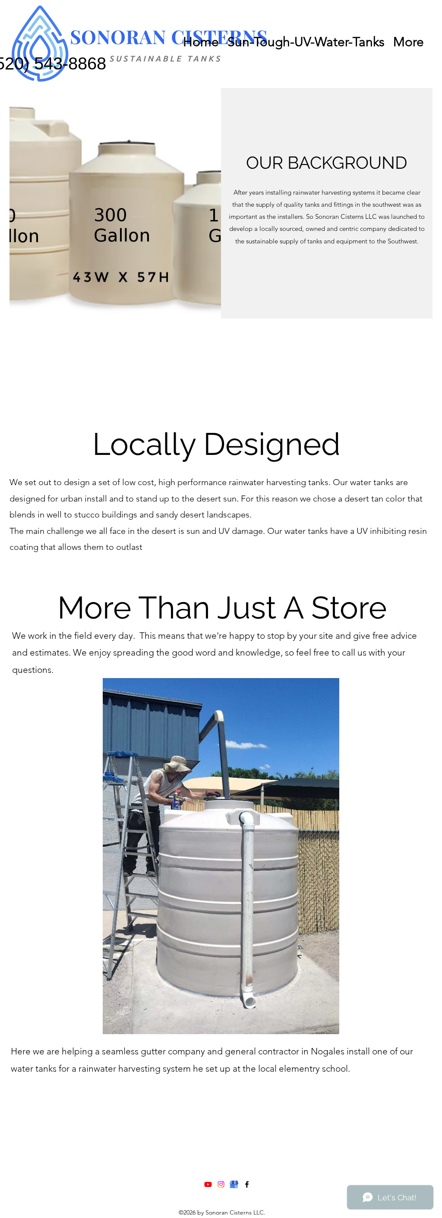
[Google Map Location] (234, 1184)
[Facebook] (247, 1184)
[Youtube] (208, 1184)
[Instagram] (221, 1184)
